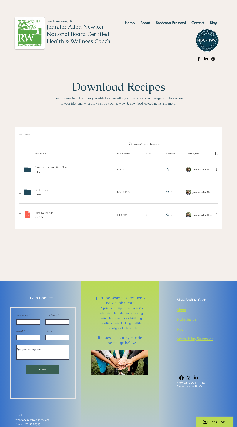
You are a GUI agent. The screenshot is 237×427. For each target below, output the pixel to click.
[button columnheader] (216, 153)
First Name (22, 315)
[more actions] (216, 169)
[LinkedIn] (206, 59)
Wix (200, 386)
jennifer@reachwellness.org (32, 419)
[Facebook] (198, 59)
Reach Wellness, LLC (60, 21)
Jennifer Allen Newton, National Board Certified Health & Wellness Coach (78, 34)
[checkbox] (20, 153)
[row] (118, 153)
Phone (49, 330)
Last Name (51, 315)
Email (19, 330)
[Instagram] (213, 59)
